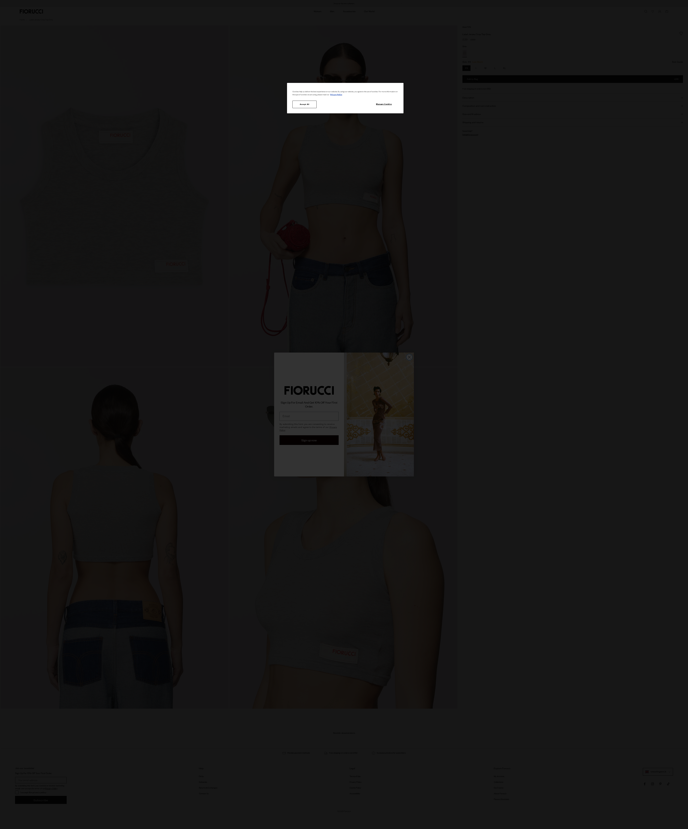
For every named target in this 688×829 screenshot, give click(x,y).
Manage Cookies (384, 104)
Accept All (304, 104)
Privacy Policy (336, 94)
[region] (345, 98)
